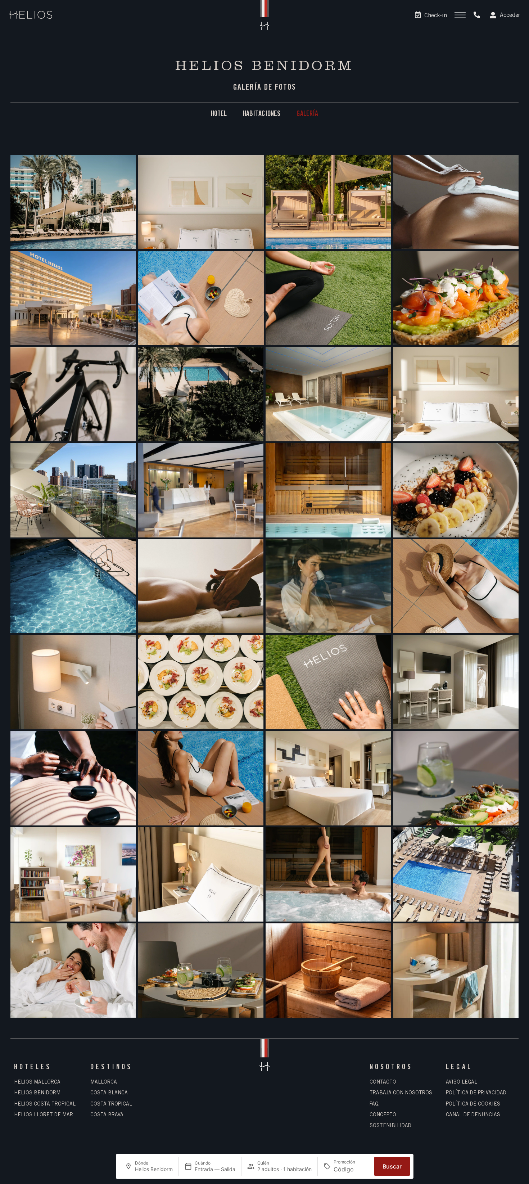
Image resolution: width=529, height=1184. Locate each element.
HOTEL (219, 114)
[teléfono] (477, 15)
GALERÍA (307, 114)
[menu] (460, 15)
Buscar (392, 1166)
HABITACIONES (261, 114)
